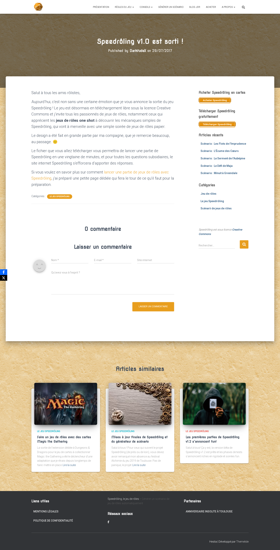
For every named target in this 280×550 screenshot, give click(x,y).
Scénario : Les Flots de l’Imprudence (223, 143)
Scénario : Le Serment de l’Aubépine (223, 158)
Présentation (101, 7)
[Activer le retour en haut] (272, 542)
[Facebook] (3, 272)
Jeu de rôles (208, 193)
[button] (133, 7)
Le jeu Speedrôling (60, 196)
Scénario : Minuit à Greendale (219, 173)
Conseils (145, 7)
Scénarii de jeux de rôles (216, 208)
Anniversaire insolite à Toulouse (209, 511)
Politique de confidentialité (53, 520)
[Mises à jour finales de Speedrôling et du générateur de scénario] (140, 403)
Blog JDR (194, 7)
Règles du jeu (123, 7)
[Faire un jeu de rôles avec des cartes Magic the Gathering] (65, 403)
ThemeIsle (242, 541)
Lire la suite (69, 465)
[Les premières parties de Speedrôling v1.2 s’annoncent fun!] (214, 403)
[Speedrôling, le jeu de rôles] (39, 7)
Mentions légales (45, 511)
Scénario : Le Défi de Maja (217, 165)
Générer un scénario (171, 7)
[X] (3, 278)
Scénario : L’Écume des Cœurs (220, 150)
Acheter (211, 7)
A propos (227, 7)
